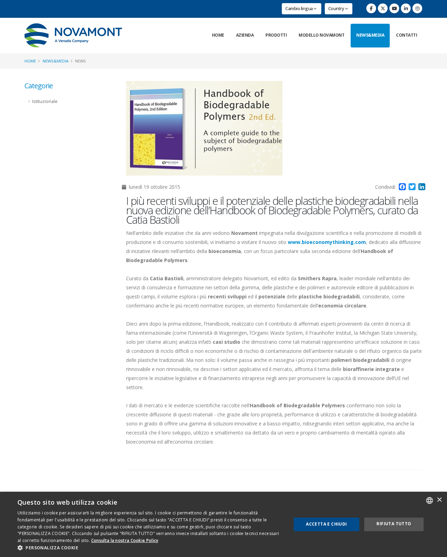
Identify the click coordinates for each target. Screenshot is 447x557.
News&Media (370, 35)
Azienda (245, 35)
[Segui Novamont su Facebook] (371, 8)
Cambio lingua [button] (299, 9)
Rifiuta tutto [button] (393, 524)
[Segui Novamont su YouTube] (394, 8)
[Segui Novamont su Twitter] (383, 8)
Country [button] (336, 9)
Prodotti (276, 35)
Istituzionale (45, 101)
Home (218, 35)
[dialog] (223, 524)
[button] (150, 548)
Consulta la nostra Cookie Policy (125, 540)
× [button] (439, 500)
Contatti (406, 35)
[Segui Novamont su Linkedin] (406, 8)
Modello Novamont (321, 35)
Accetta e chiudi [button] (326, 524)
